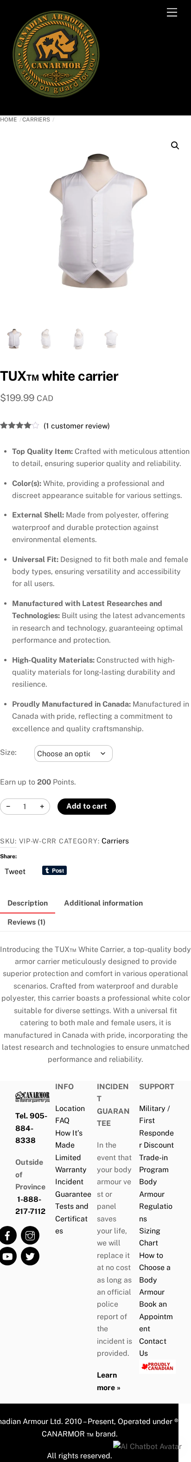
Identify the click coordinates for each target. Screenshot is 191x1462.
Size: (8, 752)
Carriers (36, 119)
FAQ (62, 1120)
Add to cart (86, 806)
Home (8, 119)
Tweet (15, 870)
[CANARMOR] (56, 98)
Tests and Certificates (72, 1218)
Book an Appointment (156, 1316)
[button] (175, 145)
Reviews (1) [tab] (26, 922)
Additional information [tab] (103, 903)
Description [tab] (27, 903)
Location (70, 1108)
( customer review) (77, 425)
